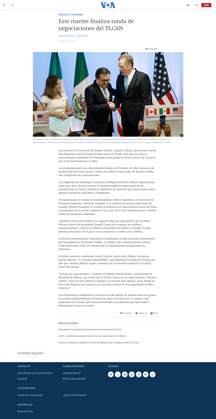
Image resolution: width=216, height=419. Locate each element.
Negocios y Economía (70, 15)
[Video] (188, 5)
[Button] (151, 49)
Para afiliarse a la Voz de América (35, 373)
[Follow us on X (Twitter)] (117, 374)
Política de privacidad (74, 379)
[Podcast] (139, 374)
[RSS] (131, 374)
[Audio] (196, 5)
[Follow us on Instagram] (152, 374)
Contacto (22, 379)
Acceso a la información (30, 395)
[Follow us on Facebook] (111, 374)
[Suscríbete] (145, 374)
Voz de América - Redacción (72, 35)
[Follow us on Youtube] (125, 374)
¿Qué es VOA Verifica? (74, 395)
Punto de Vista (25, 411)
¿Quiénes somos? (72, 373)
